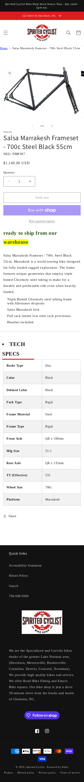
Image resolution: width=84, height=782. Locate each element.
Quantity (9, 172)
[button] (6, 33)
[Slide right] (52, 126)
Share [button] (12, 516)
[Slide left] (32, 126)
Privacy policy (47, 772)
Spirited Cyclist (35, 767)
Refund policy (25, 772)
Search (13, 586)
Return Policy (18, 575)
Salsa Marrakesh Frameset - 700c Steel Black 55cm (46, 48)
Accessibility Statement (25, 565)
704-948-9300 (18, 596)
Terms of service (70, 772)
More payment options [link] (42, 221)
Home (4, 48)
